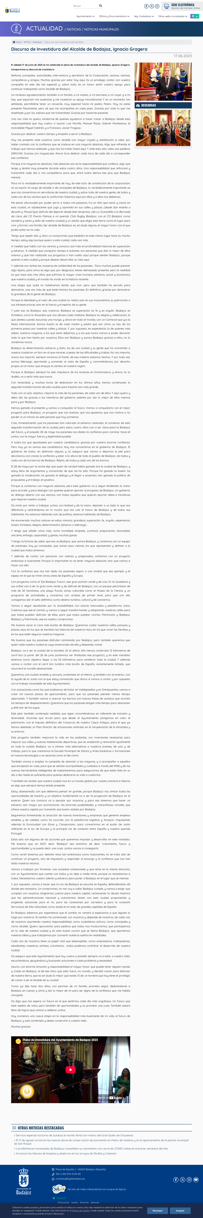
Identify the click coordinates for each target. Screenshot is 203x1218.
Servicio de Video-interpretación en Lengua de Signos (97, 1189)
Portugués (63, 1202)
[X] (152, 6)
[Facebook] (146, 6)
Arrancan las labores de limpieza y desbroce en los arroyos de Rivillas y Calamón (65, 1153)
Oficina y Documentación (113, 16)
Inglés (74, 1202)
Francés (84, 1202)
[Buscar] (100, 5)
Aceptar (180, 1210)
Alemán (95, 1202)
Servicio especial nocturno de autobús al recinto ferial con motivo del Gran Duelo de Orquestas (74, 1135)
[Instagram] (157, 6)
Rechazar (158, 1210)
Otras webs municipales (171, 16)
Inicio (18, 42)
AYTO (27, 42)
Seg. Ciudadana (143, 16)
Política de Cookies (81, 1210)
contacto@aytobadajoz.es (70, 1178)
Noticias (37, 42)
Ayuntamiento (84, 16)
